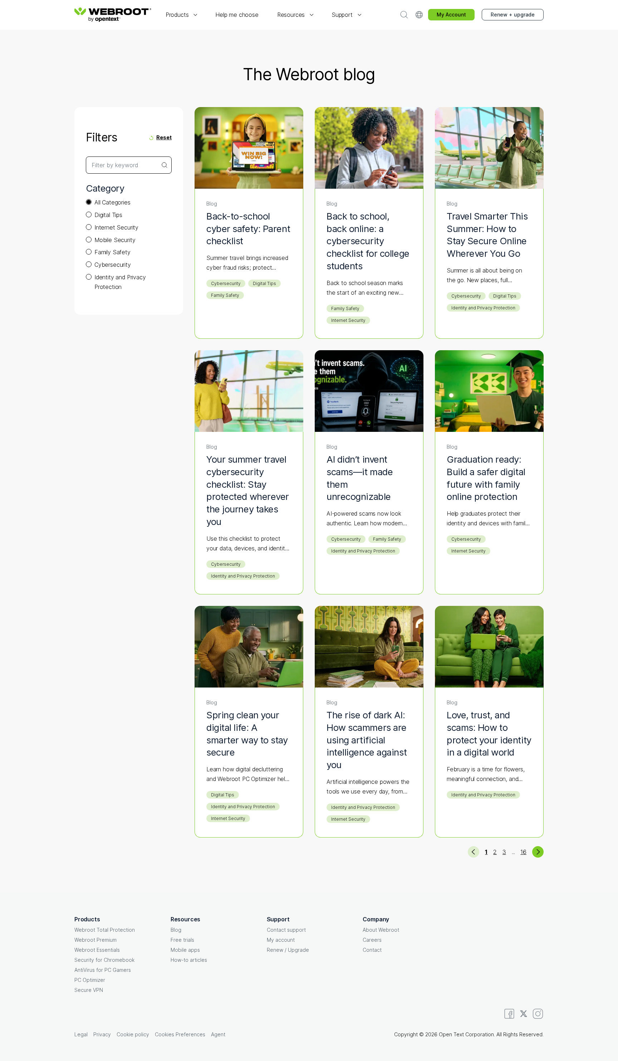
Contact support (286, 930)
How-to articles (189, 960)
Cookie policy (133, 1034)
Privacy (102, 1034)
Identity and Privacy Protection (120, 282)
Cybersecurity (112, 264)
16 (523, 851)
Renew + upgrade (513, 14)
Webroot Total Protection (104, 930)
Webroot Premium (95, 940)
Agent (218, 1034)
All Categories (112, 202)
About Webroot (381, 930)
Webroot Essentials (97, 950)
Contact (372, 950)
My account (281, 940)
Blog (176, 930)
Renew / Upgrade (288, 950)
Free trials (182, 940)
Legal (81, 1034)
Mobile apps (185, 950)
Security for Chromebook (104, 960)
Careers (372, 940)
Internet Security (116, 227)
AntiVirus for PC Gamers (102, 970)
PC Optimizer (89, 980)
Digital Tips (108, 214)
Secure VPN (88, 990)
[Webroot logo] (112, 15)
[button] (181, 15)
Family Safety (112, 252)
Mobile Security (114, 239)
